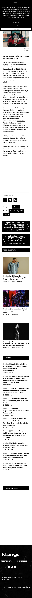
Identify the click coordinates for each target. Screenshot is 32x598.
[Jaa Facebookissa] (5, 200)
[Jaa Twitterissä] (10, 200)
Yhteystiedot (22, 561)
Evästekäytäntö (10, 587)
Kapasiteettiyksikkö (16, 211)
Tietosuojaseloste (23, 587)
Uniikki (7, 214)
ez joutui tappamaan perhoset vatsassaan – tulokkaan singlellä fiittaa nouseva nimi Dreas (17, 239)
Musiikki (16, 207)
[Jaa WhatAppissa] (15, 200)
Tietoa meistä (6, 561)
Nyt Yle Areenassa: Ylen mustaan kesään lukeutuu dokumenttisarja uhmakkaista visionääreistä (14, 226)
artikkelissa (21, 121)
